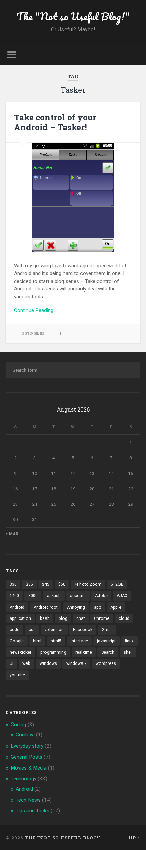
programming (53, 652)
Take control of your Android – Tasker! (55, 122)
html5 (56, 641)
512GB (117, 584)
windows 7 (76, 663)
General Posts (26, 757)
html (37, 641)
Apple (115, 607)
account (78, 595)
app (97, 607)
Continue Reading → (37, 310)
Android (17, 607)
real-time (83, 652)
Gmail (107, 629)
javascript (106, 641)
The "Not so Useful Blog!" (73, 16)
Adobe (101, 595)
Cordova (25, 735)
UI (11, 663)
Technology (23, 779)
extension (54, 629)
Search (107, 652)
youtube (17, 675)
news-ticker (20, 652)
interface (79, 641)
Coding (18, 724)
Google (17, 641)
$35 (29, 584)
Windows (48, 663)
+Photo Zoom (88, 584)
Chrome (101, 618)
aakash (54, 595)
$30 (13, 584)
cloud (123, 618)
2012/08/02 (33, 333)
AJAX (122, 595)
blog (63, 618)
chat (80, 618)
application (20, 618)
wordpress (106, 663)
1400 (14, 595)
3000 (33, 595)
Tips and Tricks (32, 811)
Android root (46, 607)
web (26, 663)
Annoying (76, 607)
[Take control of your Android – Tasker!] (73, 197)
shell (128, 652)
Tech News (28, 800)
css (32, 629)
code (14, 629)
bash (45, 618)
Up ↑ (134, 837)
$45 (45, 584)
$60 (62, 584)
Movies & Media (29, 768)
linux (129, 641)
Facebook (82, 629)
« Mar (12, 534)
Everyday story (27, 746)
